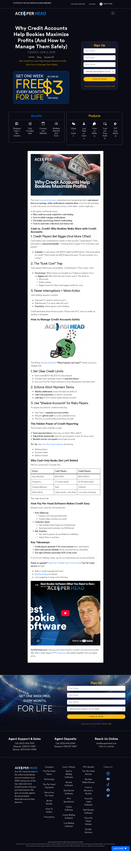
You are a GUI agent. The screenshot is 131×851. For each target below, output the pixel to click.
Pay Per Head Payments (49, 786)
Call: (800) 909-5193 (78, 4)
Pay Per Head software (52, 444)
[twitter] (108, 795)
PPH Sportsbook (69, 800)
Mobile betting (41, 574)
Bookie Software (69, 784)
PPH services (59, 652)
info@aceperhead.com (106, 743)
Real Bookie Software (88, 811)
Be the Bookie (49, 802)
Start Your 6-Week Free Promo (62, 562)
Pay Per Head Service (88, 773)
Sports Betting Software (69, 774)
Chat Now (92, 4)
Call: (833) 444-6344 (65, 743)
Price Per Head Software (88, 801)
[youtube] (108, 779)
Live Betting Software (69, 825)
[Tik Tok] (108, 784)
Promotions (49, 817)
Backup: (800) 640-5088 (107, 86)
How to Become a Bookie (88, 790)
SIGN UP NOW (100, 79)
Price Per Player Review (88, 821)
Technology (49, 779)
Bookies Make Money (88, 781)
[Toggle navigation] (112, 13)
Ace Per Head (52, 842)
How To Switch (49, 810)
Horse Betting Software (69, 816)
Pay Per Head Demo (49, 773)
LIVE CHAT (118, 848)
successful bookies (48, 200)
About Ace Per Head (49, 794)
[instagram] (108, 773)
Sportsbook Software (69, 792)
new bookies (49, 362)
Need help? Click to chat (92, 86)
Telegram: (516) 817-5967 (24, 746)
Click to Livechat (106, 746)
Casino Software (69, 808)
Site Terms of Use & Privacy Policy (73, 842)
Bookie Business (88, 831)
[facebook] (108, 790)
